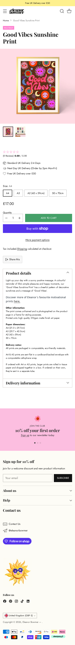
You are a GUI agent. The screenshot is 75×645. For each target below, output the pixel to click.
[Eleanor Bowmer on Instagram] (16, 601)
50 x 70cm (58, 193)
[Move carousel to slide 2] (37, 443)
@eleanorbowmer (18, 530)
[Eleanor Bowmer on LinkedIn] (28, 601)
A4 (7, 193)
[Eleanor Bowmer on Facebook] (5, 601)
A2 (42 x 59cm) (35, 193)
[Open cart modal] (69, 11)
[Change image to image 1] (8, 132)
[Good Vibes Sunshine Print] (37, 86)
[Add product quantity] (19, 218)
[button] (37, 154)
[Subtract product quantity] (6, 218)
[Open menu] (5, 11)
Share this (14, 259)
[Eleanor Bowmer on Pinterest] (10, 601)
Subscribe (63, 478)
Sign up (25, 435)
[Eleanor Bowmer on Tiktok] (22, 601)
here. (17, 301)
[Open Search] (62, 11)
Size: (7, 186)
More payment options (37, 240)
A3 (18, 193)
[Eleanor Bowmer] (16, 11)
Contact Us (14, 524)
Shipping (22, 249)
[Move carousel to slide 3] (40, 443)
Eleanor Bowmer (31, 622)
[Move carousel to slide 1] (34, 443)
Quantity (7, 212)
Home (6, 20)
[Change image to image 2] (20, 132)
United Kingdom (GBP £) (21, 615)
